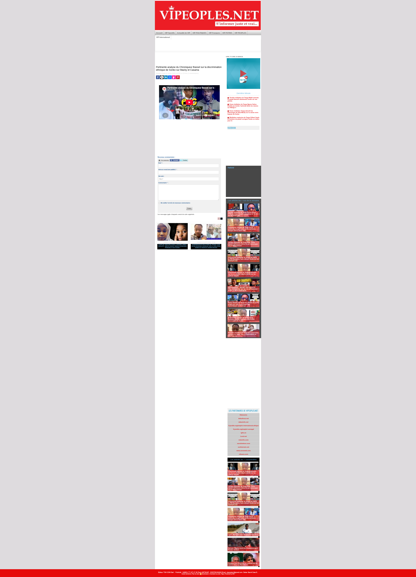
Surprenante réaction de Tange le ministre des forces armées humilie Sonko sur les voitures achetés (242, 274)
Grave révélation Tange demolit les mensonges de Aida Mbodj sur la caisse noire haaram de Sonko (243, 96)
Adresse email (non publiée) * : (167, 169)
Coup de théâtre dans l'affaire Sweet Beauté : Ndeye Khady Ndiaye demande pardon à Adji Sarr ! (172, 246)
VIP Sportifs (170, 33)
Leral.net (243, 436)
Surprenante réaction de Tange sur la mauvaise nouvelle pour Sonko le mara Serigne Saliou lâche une (241, 229)
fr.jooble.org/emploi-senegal (243, 429)
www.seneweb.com (243, 450)
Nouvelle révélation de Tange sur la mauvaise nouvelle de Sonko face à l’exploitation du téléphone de (243, 334)
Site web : (161, 176)
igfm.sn (243, 433)
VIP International (163, 37)
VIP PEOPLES (240, 33)
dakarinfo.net (243, 422)
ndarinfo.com (243, 440)
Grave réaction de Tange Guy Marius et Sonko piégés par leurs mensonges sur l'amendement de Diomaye (243, 304)
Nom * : (160, 163)
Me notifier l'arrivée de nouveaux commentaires (175, 203)
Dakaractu (243, 415)
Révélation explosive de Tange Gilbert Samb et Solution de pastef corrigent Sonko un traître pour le (243, 102)
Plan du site (195, 574)
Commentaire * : (163, 183)
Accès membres (186, 574)
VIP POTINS (227, 33)
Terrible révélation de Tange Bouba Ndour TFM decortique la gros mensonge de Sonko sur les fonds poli (243, 213)
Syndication (205, 574)
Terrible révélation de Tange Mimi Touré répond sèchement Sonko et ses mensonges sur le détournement (243, 244)
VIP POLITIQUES (199, 33)
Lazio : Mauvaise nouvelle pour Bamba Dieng (243, 535)
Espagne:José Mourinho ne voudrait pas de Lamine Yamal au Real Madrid (242, 564)
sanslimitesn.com (243, 443)
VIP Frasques (214, 33)
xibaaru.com (243, 454)
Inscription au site (215, 574)
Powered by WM (230, 574)
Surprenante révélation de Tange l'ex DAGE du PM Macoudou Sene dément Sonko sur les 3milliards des (243, 259)
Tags (222, 574)
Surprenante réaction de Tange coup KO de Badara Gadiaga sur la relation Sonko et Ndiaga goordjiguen (206, 246)
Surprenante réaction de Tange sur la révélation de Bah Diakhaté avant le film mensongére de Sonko (241, 319)
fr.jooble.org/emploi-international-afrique (243, 425)
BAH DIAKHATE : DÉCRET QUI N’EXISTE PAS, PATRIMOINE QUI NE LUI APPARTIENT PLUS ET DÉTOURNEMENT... (243, 289)
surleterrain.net (243, 447)
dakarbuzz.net (243, 418)
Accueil (159, 33)
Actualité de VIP (183, 33)
